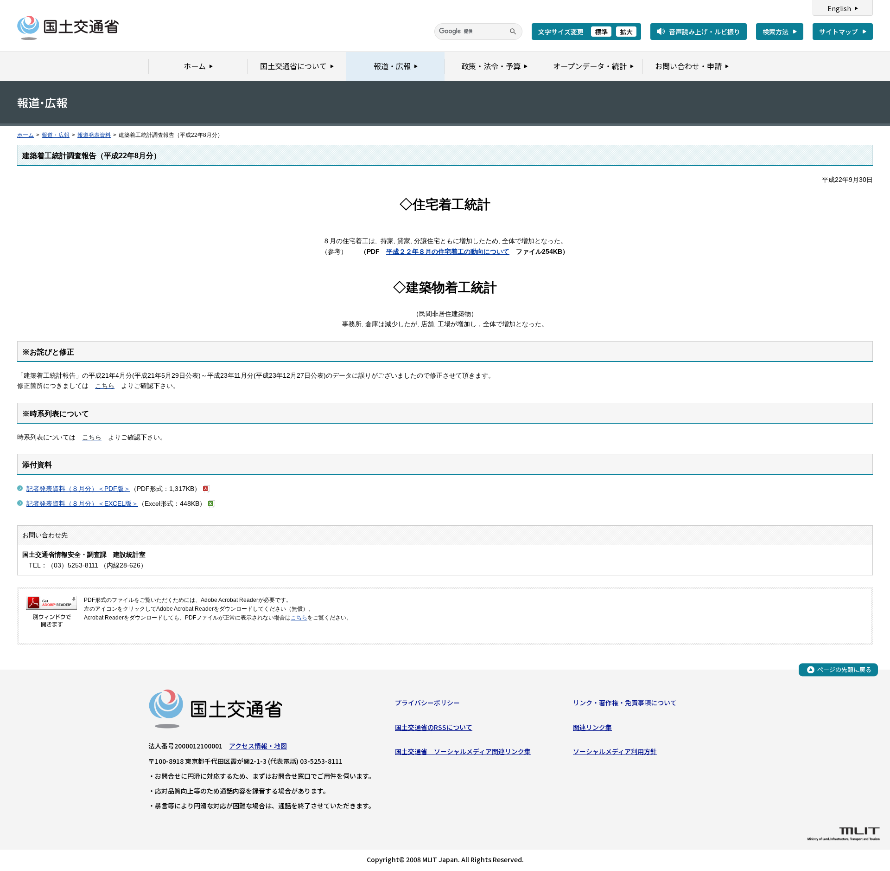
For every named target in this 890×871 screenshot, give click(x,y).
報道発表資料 (94, 135)
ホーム (25, 135)
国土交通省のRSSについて (433, 727)
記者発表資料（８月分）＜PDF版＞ (78, 488)
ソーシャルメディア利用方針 (615, 751)
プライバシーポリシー (427, 702)
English (839, 8)
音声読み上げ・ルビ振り (704, 31)
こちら (299, 617)
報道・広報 (56, 135)
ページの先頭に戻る (844, 669)
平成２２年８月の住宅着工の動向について (447, 251)
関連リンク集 (592, 727)
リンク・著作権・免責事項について (625, 702)
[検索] (513, 31)
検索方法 (775, 31)
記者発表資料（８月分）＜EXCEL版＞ (82, 503)
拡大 (626, 31)
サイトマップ (838, 31)
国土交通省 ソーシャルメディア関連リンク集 (463, 751)
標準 (601, 31)
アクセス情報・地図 (258, 745)
